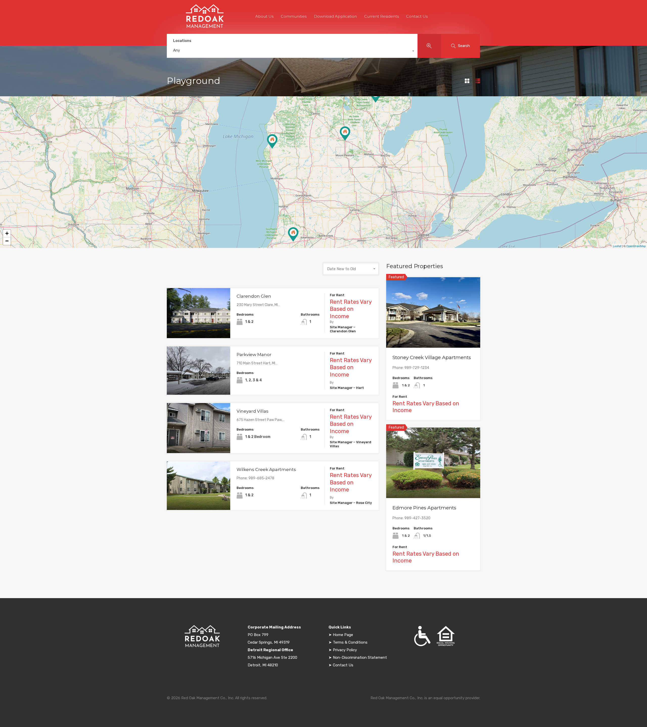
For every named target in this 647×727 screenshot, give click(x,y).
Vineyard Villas (252, 411)
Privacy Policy (345, 650)
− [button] (7, 241)
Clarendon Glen (254, 296)
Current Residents (381, 16)
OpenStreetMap (636, 246)
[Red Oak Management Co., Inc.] (205, 27)
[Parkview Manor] (272, 141)
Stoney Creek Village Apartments (431, 357)
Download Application (335, 16)
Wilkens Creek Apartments (266, 469)
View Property (198, 328)
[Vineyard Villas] (293, 234)
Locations (182, 41)
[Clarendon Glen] (345, 133)
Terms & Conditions (350, 642)
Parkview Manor (254, 354)
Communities (294, 16)
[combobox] (292, 51)
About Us (264, 16)
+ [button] (7, 233)
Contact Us (417, 16)
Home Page (343, 634)
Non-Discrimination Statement (359, 657)
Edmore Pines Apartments (424, 508)
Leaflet (617, 246)
